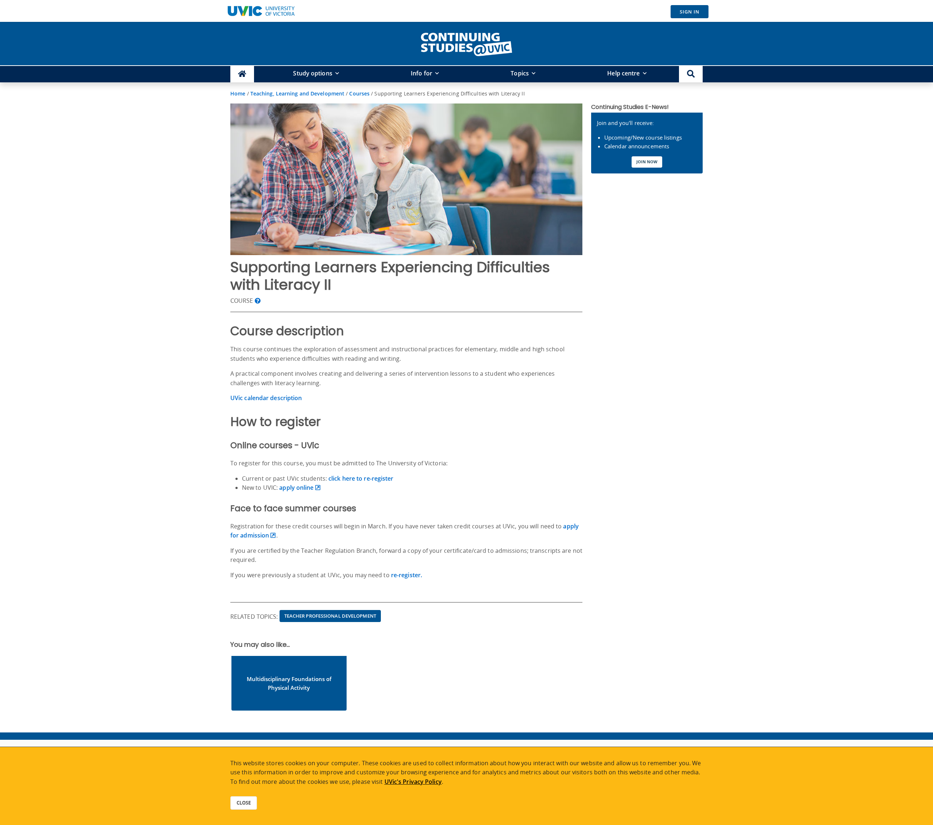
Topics (520, 73)
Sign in (689, 11)
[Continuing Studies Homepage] (242, 74)
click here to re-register (360, 478)
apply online (296, 488)
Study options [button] (312, 73)
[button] (691, 74)
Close (244, 802)
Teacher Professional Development (330, 616)
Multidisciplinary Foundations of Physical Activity (289, 683)
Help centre (623, 73)
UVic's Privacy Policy (413, 782)
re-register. (406, 575)
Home (237, 93)
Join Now (646, 161)
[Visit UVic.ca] (261, 11)
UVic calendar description (266, 398)
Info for (421, 73)
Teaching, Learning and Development (297, 93)
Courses (359, 93)
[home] (466, 43)
